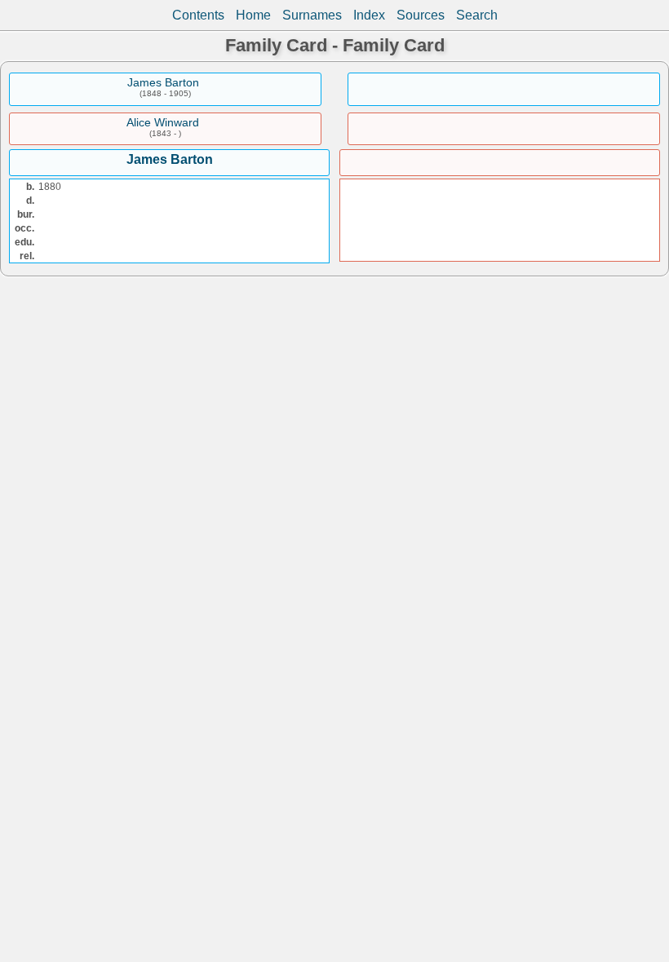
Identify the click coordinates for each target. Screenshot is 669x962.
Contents (198, 15)
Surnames (312, 15)
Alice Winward (162, 122)
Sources (421, 15)
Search (477, 15)
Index (369, 15)
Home (253, 15)
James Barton (163, 82)
